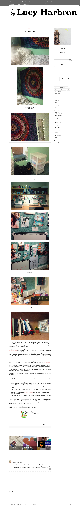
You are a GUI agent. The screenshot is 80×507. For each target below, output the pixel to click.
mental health (67, 89)
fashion (56, 87)
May (57, 129)
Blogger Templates (33, 504)
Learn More (63, 3)
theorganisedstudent (28, 392)
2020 (56, 105)
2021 (56, 103)
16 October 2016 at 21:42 (17, 462)
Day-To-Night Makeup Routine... (62, 120)
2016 (56, 112)
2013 (56, 140)
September (58, 122)
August (57, 124)
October (58, 117)
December (58, 113)
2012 (56, 142)
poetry (68, 91)
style (59, 93)
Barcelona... (42, 447)
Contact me (56, 71)
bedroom (30, 28)
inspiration (56, 89)
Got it (68, 3)
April (57, 130)
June (57, 127)
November (58, 115)
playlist (64, 91)
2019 (56, 107)
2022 (56, 102)
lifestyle (61, 89)
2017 (56, 110)
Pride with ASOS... (14, 447)
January (58, 135)
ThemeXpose (19, 504)
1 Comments (12, 424)
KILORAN (56, 68)
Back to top (68, 504)
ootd (55, 91)
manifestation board (13, 350)
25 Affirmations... (28, 447)
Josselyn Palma (17, 461)
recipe (56, 93)
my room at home (47, 362)
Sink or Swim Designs (26, 273)
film (66, 87)
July (57, 125)
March (57, 132)
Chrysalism (56, 66)
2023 (56, 100)
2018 (56, 108)
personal (59, 91)
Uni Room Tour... (59, 118)
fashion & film (61, 87)
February (58, 133)
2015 (56, 137)
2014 (56, 138)
